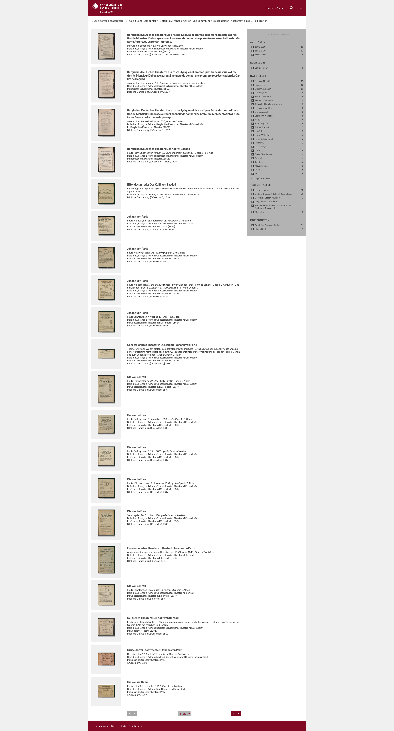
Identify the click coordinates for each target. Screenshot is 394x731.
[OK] (291, 8)
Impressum (102, 726)
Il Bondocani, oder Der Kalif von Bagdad (151, 184)
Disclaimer (135, 726)
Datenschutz (119, 726)
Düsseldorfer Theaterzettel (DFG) (111, 20)
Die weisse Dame (138, 682)
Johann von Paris (137, 216)
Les (183, 38)
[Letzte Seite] (238, 713)
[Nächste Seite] (233, 713)
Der (158, 148)
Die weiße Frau (136, 377)
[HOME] (109, 8)
